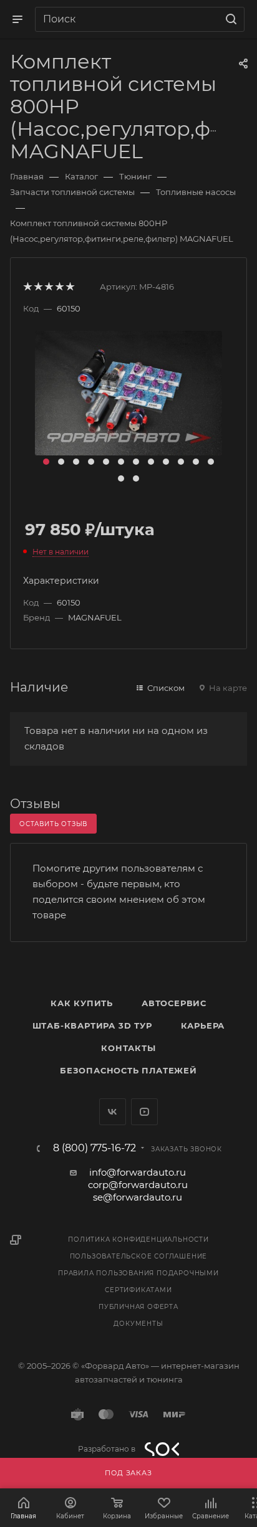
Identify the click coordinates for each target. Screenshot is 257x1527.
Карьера (203, 1025)
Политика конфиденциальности (138, 1239)
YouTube (144, 1111)
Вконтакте (112, 1111)
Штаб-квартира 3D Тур (92, 1025)
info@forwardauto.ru (137, 1172)
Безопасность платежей (128, 1070)
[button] (46, 461)
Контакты (128, 1048)
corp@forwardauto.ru (138, 1185)
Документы (138, 1324)
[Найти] (229, 19)
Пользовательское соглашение (139, 1256)
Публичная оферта (138, 1307)
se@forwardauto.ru (137, 1197)
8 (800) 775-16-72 (94, 1148)
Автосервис (174, 1003)
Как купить (82, 1003)
